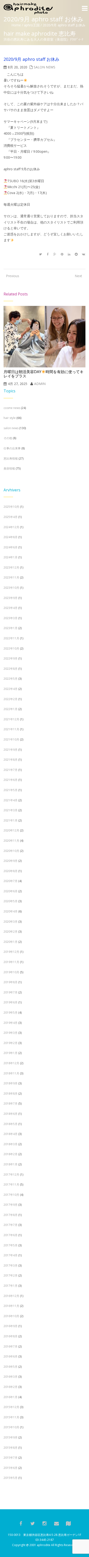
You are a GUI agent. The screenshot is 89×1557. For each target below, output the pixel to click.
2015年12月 (11, 1407)
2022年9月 (11, 658)
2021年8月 (11, 760)
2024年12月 (11, 527)
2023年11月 (11, 577)
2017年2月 (11, 1275)
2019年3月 (11, 1033)
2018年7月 (11, 1103)
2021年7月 (11, 770)
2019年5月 (11, 1013)
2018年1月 (11, 1164)
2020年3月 (11, 922)
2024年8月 (11, 537)
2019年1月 (11, 1053)
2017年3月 (11, 1265)
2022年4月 (11, 689)
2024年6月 (11, 547)
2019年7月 (11, 992)
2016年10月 (11, 1316)
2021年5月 (11, 790)
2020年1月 (11, 942)
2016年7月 (11, 1346)
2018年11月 (11, 1073)
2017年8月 (11, 1215)
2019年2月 (11, 1043)
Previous (10, 276)
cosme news (12, 408)
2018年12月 (11, 1063)
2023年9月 (11, 598)
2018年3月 (11, 1144)
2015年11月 (11, 1417)
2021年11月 (11, 729)
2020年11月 (11, 841)
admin (40, 383)
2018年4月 (11, 1134)
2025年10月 (11, 507)
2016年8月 (11, 1336)
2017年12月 (11, 1174)
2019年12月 (11, 952)
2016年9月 (11, 1326)
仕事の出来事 (12, 448)
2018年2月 (11, 1154)
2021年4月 (11, 800)
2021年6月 (11, 780)
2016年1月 (11, 1397)
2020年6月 (11, 891)
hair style (10, 418)
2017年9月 (11, 1205)
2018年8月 (11, 1094)
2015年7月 (11, 1458)
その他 (8, 438)
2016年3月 (11, 1377)
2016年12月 (11, 1296)
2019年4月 (11, 1023)
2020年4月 (11, 911)
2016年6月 (11, 1356)
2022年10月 (11, 648)
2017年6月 (11, 1235)
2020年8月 (11, 871)
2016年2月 (11, 1387)
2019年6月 (11, 1002)
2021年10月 (11, 739)
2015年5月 (11, 1478)
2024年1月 (11, 557)
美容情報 (9, 468)
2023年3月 (11, 618)
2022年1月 (11, 709)
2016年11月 (11, 1306)
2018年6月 (11, 1114)
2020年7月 (11, 881)
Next (78, 276)
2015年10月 (11, 1427)
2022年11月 (11, 638)
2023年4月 (11, 608)
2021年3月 (11, 810)
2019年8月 (11, 982)
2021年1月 (11, 820)
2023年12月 (11, 567)
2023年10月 (11, 588)
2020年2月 (11, 932)
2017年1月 (11, 1286)
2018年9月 (11, 1083)
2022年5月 (11, 679)
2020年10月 (11, 851)
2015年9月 (11, 1437)
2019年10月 (11, 972)
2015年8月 (11, 1448)
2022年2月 (11, 699)
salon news (44, 67)
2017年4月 (11, 1255)
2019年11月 (11, 962)
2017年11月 (11, 1184)
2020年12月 (11, 830)
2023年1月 (11, 628)
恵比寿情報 (11, 458)
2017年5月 (11, 1245)
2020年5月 (11, 901)
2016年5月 (11, 1367)
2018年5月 (11, 1124)
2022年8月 (11, 669)
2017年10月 (11, 1195)
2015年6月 (11, 1468)
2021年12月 (11, 719)
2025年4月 (11, 517)
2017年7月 (11, 1225)
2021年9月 (11, 750)
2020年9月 (11, 861)
